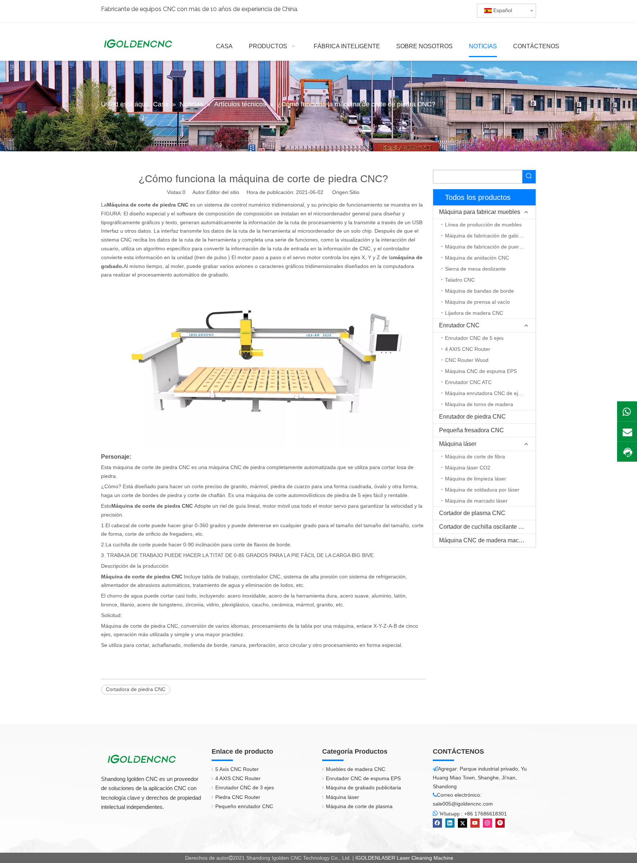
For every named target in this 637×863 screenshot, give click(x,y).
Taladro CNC (460, 280)
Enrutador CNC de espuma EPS (363, 778)
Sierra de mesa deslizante (475, 269)
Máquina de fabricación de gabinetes (488, 236)
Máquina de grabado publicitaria (363, 787)
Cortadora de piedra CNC (136, 689)
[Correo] (627, 431)
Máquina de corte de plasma (359, 806)
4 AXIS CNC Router (467, 349)
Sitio (354, 192)
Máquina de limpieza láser (475, 479)
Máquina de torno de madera (479, 404)
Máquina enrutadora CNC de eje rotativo (490, 393)
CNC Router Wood (466, 360)
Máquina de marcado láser (476, 501)
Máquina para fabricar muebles (479, 212)
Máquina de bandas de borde (479, 291)
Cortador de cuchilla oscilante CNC (485, 527)
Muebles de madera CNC (355, 769)
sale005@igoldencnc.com (463, 804)
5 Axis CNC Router (237, 769)
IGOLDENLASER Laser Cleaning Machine (404, 858)
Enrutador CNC (459, 325)
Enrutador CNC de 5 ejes (474, 338)
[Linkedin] (450, 823)
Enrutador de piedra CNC (472, 416)
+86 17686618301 (485, 814)
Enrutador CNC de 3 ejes (244, 787)
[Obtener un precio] (627, 452)
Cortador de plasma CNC (472, 513)
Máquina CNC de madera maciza (482, 540)
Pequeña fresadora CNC (471, 430)
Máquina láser (457, 444)
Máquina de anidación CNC (477, 258)
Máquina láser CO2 (467, 468)
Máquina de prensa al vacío (477, 302)
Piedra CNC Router (237, 797)
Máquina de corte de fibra (475, 456)
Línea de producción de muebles (483, 225)
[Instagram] (487, 823)
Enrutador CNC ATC (468, 382)
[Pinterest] (500, 823)
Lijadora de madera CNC (474, 313)
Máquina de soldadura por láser (482, 490)
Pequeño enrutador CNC (244, 806)
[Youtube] (475, 823)
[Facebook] (437, 823)
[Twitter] (462, 823)
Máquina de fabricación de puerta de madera (490, 247)
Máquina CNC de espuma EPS (481, 371)
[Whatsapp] (627, 411)
